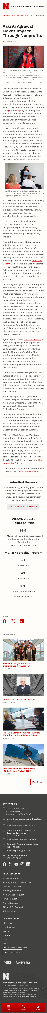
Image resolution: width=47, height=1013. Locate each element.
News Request (10, 899)
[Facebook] (4, 864)
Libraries (7, 935)
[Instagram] (22, 864)
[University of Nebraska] (23, 962)
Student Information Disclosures (26, 996)
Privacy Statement (27, 994)
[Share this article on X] (13, 621)
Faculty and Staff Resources (17, 882)
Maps (5, 939)
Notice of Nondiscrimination (12, 994)
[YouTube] (16, 864)
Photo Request (10, 903)
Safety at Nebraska (9, 996)
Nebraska (6, 15)
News (26, 15)
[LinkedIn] (28, 864)
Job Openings (9, 911)
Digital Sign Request (13, 907)
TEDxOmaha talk (32, 339)
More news (37, 782)
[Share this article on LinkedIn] (22, 621)
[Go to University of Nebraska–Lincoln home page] (6, 6)
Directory (7, 923)
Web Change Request (13, 895)
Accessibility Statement (29, 990)
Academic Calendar (12, 878)
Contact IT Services (12, 886)
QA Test (18, 990)
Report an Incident (12, 952)
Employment (9, 927)
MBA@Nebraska (11, 110)
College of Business (27, 6)
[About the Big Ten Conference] (7, 962)
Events (6, 931)
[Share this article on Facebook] (4, 621)
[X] (10, 864)
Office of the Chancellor (15, 947)
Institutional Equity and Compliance (14, 992)
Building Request (11, 890)
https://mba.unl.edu (28, 471)
